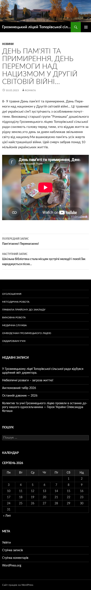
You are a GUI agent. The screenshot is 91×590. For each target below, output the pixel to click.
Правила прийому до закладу (24, 309)
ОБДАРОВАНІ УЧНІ (13, 341)
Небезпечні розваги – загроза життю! (27, 380)
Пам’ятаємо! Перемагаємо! (20, 241)
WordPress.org (11, 565)
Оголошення (11, 294)
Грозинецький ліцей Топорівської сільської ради (36, 27)
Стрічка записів (12, 550)
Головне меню (86, 27)
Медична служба (14, 325)
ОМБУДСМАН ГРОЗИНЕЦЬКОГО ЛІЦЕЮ (26, 333)
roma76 (30, 90)
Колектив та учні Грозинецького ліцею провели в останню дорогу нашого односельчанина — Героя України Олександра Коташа (44, 407)
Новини (8, 44)
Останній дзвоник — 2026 (19, 395)
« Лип (7, 515)
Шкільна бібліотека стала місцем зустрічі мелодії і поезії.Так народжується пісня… (43, 259)
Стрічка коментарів (15, 557)
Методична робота (15, 302)
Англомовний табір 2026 (19, 388)
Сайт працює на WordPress (17, 585)
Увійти (6, 542)
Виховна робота (14, 317)
